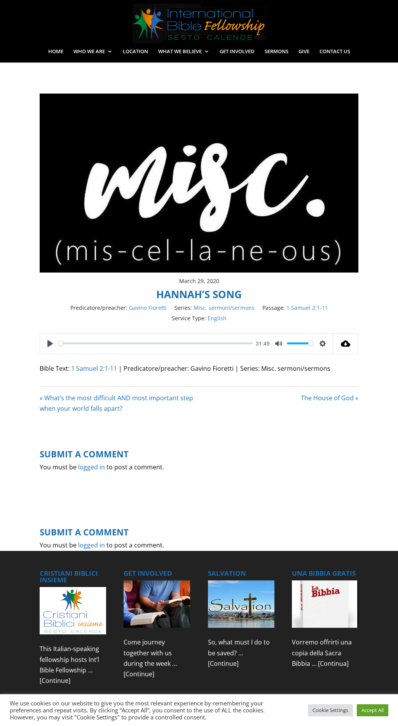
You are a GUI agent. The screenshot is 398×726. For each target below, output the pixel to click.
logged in (91, 467)
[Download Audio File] (345, 343)
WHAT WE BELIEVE (180, 52)
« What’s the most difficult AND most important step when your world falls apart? (116, 403)
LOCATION (135, 52)
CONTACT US (334, 52)
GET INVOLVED (237, 52)
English (217, 318)
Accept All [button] (372, 710)
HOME (55, 52)
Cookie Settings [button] (330, 710)
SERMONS (276, 52)
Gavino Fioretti (148, 307)
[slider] (155, 343)
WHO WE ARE (89, 52)
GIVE (303, 52)
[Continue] (55, 680)
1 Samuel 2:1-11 (307, 307)
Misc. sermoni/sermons (224, 307)
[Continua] (333, 663)
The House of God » (329, 398)
